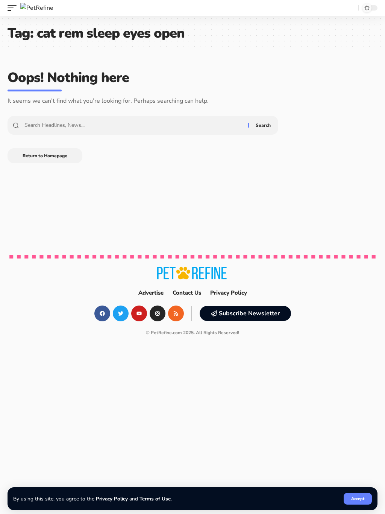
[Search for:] (133, 125)
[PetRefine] (36, 8)
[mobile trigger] (14, 8)
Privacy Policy (112, 498)
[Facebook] (102, 313)
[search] (350, 8)
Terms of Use (155, 498)
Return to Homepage (45, 156)
